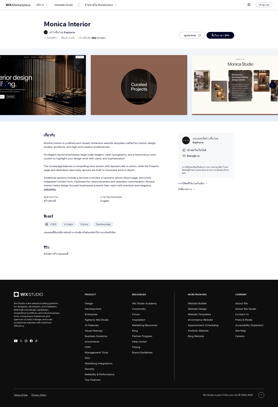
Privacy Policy (38, 395)
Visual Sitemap (93, 330)
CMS (88, 347)
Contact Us (242, 314)
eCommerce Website (200, 319)
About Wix (241, 303)
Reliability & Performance (99, 374)
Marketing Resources (144, 325)
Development (93, 308)
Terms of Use (21, 395)
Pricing (136, 347)
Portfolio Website (198, 330)
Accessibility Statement (249, 325)
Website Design (197, 308)
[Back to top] (261, 395)
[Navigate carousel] (5, 85)
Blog (135, 330)
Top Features (93, 379)
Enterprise (91, 314)
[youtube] (16, 341)
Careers (240, 336)
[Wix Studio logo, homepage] (29, 295)
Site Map (240, 330)
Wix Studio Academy (144, 303)
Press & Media (243, 319)
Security (89, 368)
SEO (87, 357)
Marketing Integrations (98, 363)
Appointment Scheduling (203, 325)
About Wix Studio (245, 308)
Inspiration (138, 319)
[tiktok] (36, 341)
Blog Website (196, 336)
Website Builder (197, 303)
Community (139, 308)
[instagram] (26, 341)
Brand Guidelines (142, 352)
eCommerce (92, 341)
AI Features (92, 325)
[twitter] (21, 341)
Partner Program (142, 336)
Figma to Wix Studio (97, 319)
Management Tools (96, 352)
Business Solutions (96, 336)
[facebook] (31, 341)
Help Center (139, 341)
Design (89, 303)
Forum (136, 314)
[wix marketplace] (18, 5)
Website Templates (199, 314)
